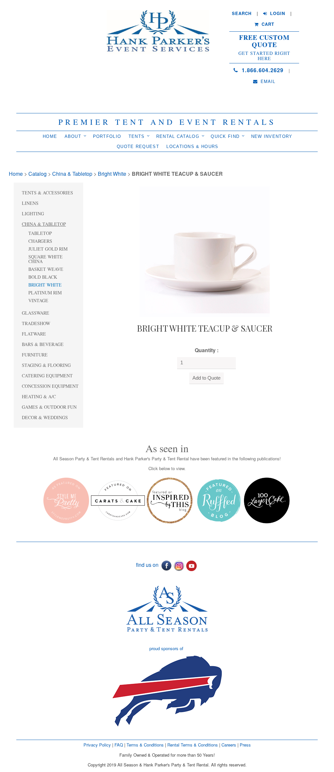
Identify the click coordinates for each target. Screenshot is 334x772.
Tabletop (40, 233)
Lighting (33, 213)
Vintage (38, 300)
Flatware (34, 334)
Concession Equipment (50, 386)
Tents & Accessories (47, 192)
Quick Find (225, 136)
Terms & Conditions (145, 745)
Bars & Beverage (43, 344)
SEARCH (241, 13)
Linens (30, 203)
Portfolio (107, 136)
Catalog (37, 173)
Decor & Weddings (45, 417)
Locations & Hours (192, 146)
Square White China (45, 259)
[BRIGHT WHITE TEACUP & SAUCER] (204, 251)
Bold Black (42, 277)
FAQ (118, 745)
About (73, 136)
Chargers (40, 241)
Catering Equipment (47, 375)
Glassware (35, 313)
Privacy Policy (97, 745)
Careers (229, 745)
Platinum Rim (45, 292)
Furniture (35, 355)
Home (50, 136)
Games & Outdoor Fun (49, 407)
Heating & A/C (39, 396)
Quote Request (138, 146)
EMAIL (267, 81)
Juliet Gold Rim (48, 249)
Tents (137, 136)
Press (245, 745)
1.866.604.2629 (261, 70)
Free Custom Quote (264, 41)
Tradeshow (36, 323)
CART (267, 24)
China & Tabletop (72, 173)
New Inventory (272, 136)
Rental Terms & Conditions (192, 745)
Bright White (112, 173)
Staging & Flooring (46, 365)
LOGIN (276, 13)
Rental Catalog (177, 136)
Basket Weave (45, 269)
